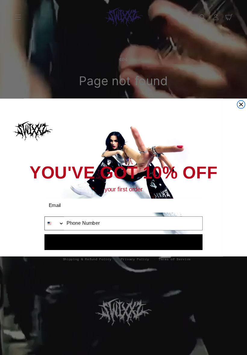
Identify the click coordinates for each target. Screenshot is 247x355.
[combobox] (54, 223)
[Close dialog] (241, 104)
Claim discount (123, 241)
